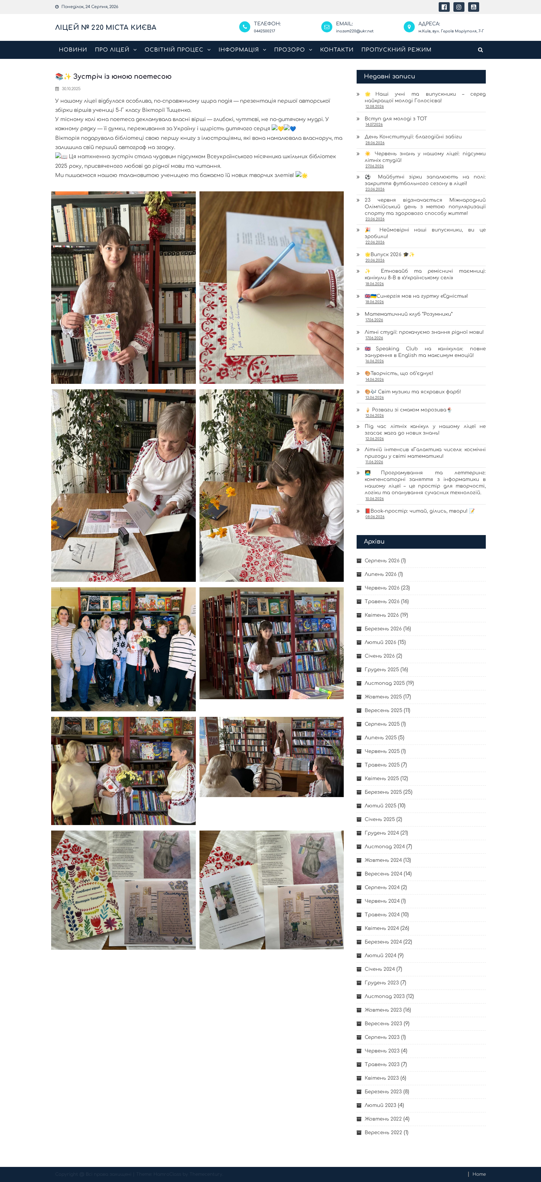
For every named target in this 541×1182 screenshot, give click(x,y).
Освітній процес (174, 50)
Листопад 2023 (385, 996)
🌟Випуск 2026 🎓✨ (390, 254)
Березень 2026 (383, 628)
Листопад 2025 (385, 683)
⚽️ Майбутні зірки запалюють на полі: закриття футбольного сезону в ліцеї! (425, 180)
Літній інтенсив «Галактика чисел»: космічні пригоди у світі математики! (425, 453)
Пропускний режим (396, 50)
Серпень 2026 (382, 560)
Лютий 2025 (380, 805)
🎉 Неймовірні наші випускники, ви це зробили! (425, 233)
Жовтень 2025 (383, 697)
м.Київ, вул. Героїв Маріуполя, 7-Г (451, 31)
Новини (73, 50)
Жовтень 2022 (383, 1119)
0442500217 (264, 31)
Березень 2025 (383, 792)
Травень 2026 (382, 601)
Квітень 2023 (382, 1078)
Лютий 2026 (380, 642)
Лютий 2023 (380, 1105)
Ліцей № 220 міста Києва (105, 27)
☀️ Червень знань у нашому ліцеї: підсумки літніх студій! (425, 157)
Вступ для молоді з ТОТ (396, 118)
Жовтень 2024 (383, 860)
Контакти (337, 50)
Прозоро (289, 50)
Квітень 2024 (382, 928)
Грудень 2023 (382, 982)
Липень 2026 (381, 574)
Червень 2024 (382, 901)
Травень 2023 (382, 1064)
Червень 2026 (382, 588)
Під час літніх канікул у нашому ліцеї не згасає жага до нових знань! (425, 430)
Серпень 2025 (382, 724)
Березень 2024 (383, 942)
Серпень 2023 (382, 1037)
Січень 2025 (380, 819)
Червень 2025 (382, 751)
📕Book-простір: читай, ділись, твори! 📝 (420, 511)
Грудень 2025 (382, 669)
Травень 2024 (382, 914)
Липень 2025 (381, 737)
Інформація (239, 50)
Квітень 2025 (382, 778)
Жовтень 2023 (383, 1010)
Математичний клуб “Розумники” (409, 314)
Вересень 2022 (383, 1132)
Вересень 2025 (383, 710)
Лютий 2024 (380, 955)
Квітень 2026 (382, 615)
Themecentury (206, 1174)
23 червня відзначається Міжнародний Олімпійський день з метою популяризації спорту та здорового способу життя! (425, 207)
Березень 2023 (383, 1091)
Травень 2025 (382, 765)
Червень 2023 (382, 1051)
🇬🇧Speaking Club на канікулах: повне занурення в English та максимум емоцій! (425, 352)
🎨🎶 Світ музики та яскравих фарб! (413, 391)
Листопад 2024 (385, 846)
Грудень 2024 (382, 833)
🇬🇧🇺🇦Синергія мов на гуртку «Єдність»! (416, 296)
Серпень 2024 (382, 887)
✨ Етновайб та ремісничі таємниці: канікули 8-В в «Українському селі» (425, 274)
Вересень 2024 (383, 874)
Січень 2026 (380, 656)
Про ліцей (112, 50)
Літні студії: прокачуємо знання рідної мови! (424, 332)
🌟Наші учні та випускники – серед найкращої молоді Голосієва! (425, 97)
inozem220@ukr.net (355, 31)
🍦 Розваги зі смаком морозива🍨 (408, 410)
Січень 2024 (380, 969)
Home (479, 1174)
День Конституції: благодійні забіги (413, 136)
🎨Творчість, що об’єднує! (399, 373)
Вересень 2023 (383, 1023)
